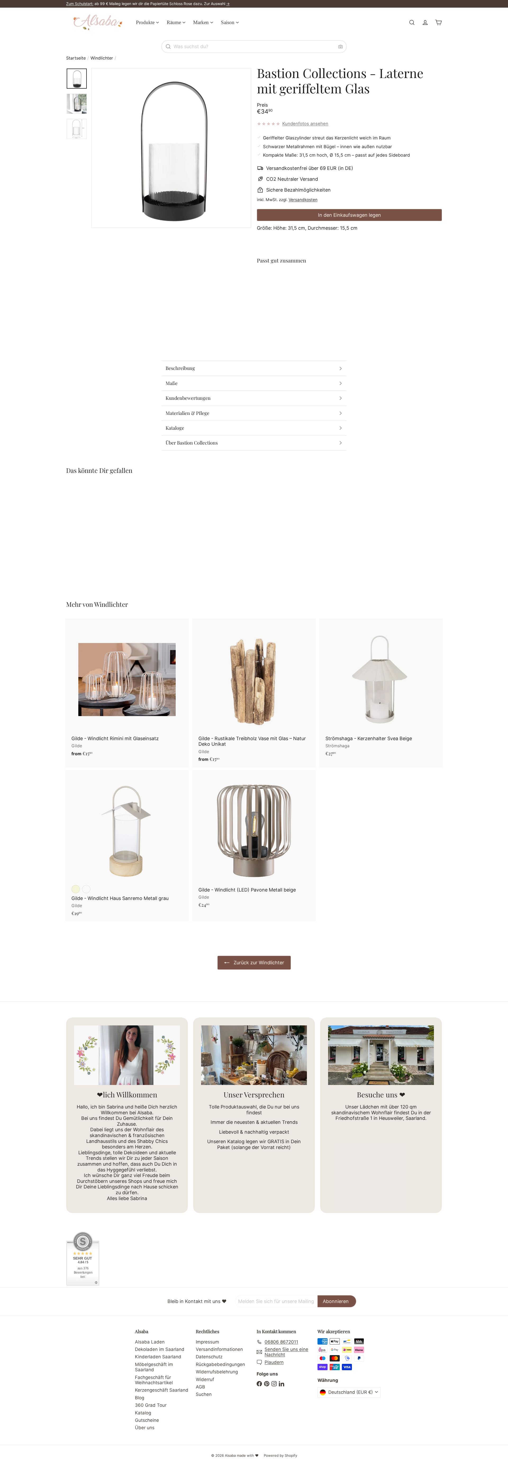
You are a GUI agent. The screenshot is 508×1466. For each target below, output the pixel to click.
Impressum (207, 1342)
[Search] (168, 46)
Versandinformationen (219, 1349)
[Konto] (425, 22)
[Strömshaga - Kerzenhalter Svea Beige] (381, 690)
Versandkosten (303, 199)
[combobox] (254, 46)
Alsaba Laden (150, 1342)
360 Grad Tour (150, 1405)
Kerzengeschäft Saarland (161, 1390)
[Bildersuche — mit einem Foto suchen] (340, 47)
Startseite (76, 58)
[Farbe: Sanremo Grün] (86, 889)
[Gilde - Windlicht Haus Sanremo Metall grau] (127, 845)
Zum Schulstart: (79, 3)
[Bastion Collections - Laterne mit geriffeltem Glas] (349, 287)
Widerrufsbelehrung (217, 1371)
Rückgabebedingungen (220, 1364)
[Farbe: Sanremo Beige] (75, 889)
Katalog (143, 1412)
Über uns (145, 1427)
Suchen (204, 1394)
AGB (200, 1387)
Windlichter (101, 58)
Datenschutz (209, 1356)
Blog (139, 1397)
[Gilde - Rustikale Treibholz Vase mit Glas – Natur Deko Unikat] (254, 693)
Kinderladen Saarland (158, 1356)
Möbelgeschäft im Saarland (154, 1367)
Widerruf (205, 1379)
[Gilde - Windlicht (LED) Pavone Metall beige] (254, 841)
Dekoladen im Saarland (159, 1349)
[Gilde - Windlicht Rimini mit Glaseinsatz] (127, 690)
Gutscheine (147, 1420)
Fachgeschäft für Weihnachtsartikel (154, 1380)
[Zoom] (171, 148)
